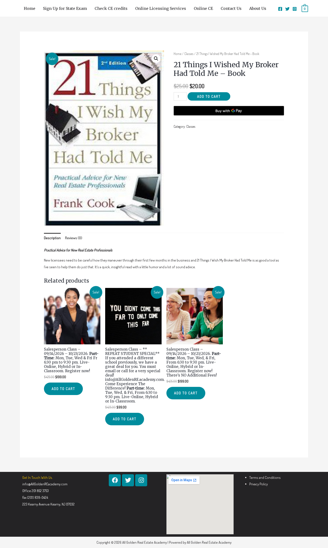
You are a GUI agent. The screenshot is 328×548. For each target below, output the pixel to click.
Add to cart (209, 96)
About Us (257, 8)
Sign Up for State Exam (65, 8)
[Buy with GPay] (229, 111)
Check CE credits (111, 8)
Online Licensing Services (160, 8)
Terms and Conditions (265, 477)
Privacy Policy (258, 484)
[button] (156, 58)
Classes (188, 54)
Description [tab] (52, 238)
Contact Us (231, 8)
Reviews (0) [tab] (73, 238)
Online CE (203, 8)
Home (29, 8)
